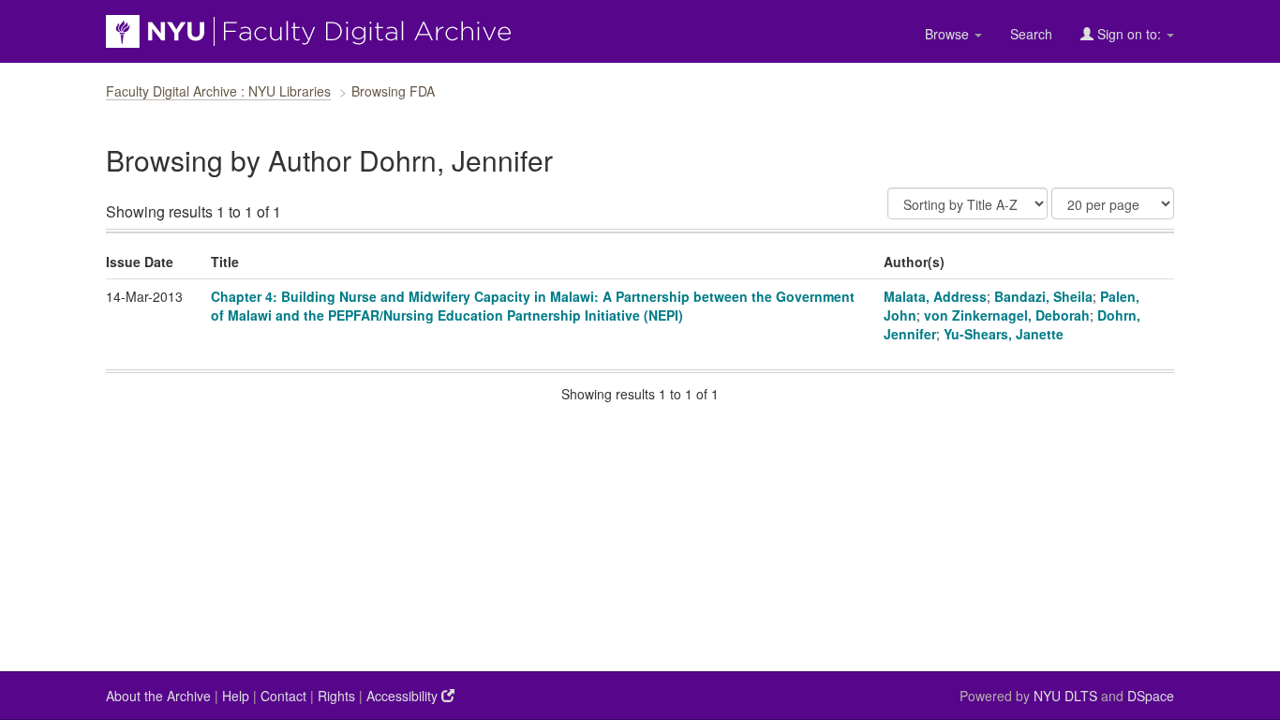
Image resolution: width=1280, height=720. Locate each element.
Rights (336, 695)
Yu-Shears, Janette (1004, 333)
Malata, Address (935, 296)
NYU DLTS (1065, 695)
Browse (949, 33)
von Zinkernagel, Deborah (1007, 315)
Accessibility (403, 695)
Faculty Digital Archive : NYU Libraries (218, 91)
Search (1031, 33)
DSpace (1150, 695)
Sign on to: (1129, 33)
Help (235, 695)
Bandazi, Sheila (1043, 296)
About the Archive (158, 695)
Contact (283, 695)
